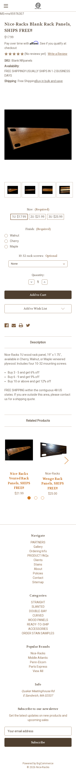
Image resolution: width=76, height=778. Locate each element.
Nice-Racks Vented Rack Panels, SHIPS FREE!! (19, 481)
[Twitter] (28, 325)
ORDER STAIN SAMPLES (38, 633)
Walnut (14, 235)
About (38, 569)
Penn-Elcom (38, 662)
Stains (38, 564)
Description (38, 342)
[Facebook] (6, 325)
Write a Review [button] (57, 53)
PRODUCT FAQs (38, 555)
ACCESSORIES (38, 629)
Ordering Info (38, 551)
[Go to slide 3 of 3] (42, 497)
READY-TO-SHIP (38, 624)
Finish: (38, 229)
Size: (38, 209)
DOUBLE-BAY (38, 611)
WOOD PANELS (38, 620)
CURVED (38, 615)
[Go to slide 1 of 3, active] (29, 497)
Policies (38, 573)
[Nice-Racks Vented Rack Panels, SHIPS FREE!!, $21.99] (19, 450)
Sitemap (38, 582)
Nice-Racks (38, 653)
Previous (5, 460)
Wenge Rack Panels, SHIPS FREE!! (52, 483)
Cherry (14, 241)
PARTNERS (38, 542)
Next (66, 460)
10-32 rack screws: (38, 256)
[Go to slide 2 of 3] (35, 497)
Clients (38, 560)
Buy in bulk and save (49, 81)
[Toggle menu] (6, 6)
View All (38, 671)
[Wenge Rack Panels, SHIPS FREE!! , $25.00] (52, 450)
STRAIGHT (38, 602)
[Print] (21, 325)
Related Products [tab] (38, 420)
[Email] (14, 325)
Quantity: (38, 275)
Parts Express (38, 666)
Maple (14, 246)
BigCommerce (45, 763)
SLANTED (38, 606)
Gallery (38, 546)
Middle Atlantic (38, 657)
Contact (38, 577)
